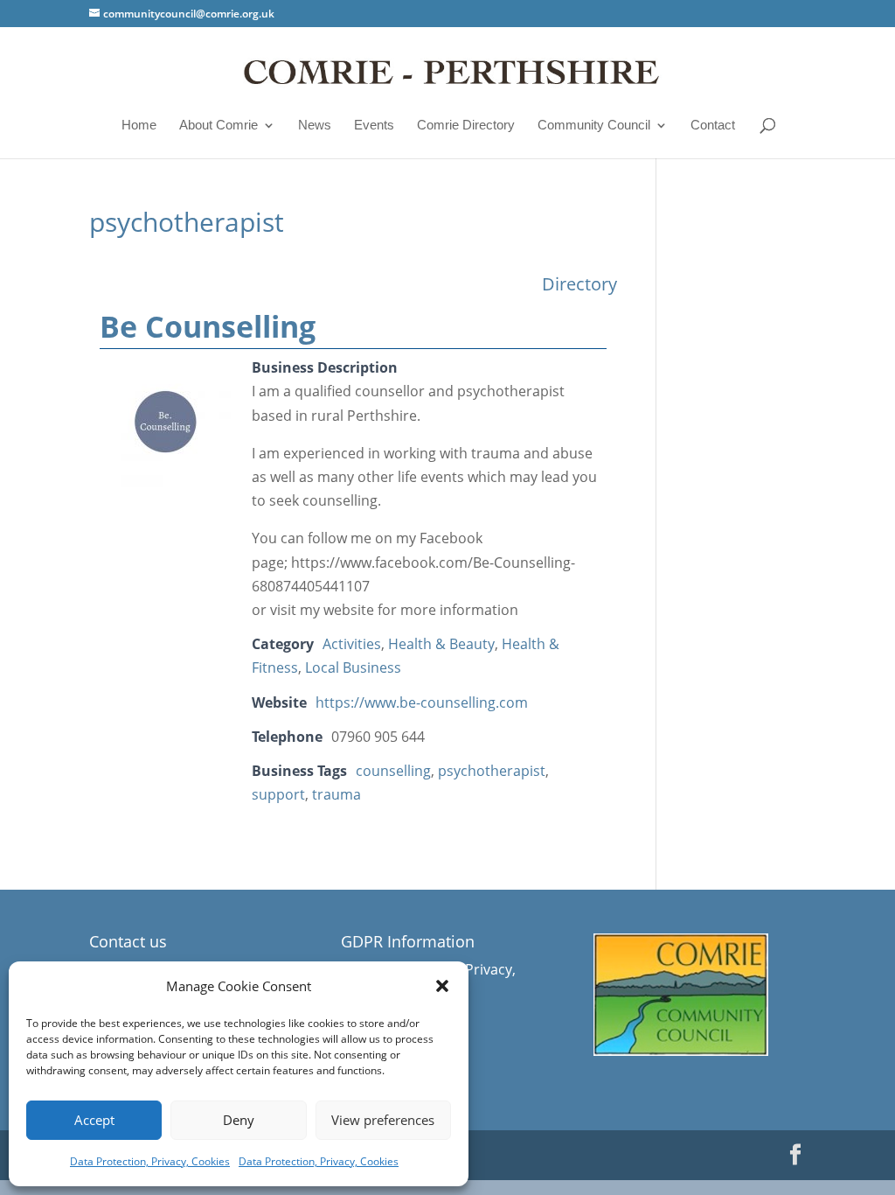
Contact (712, 125)
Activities (352, 643)
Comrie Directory (466, 125)
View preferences (382, 1120)
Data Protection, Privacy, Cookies (150, 1161)
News (314, 125)
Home (138, 125)
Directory (579, 284)
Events (374, 125)
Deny (238, 1120)
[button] (442, 986)
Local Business (353, 667)
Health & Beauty (441, 643)
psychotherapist (491, 770)
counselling (393, 770)
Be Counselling (208, 326)
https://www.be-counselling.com (422, 702)
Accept (94, 1120)
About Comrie (218, 125)
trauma (336, 794)
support (278, 794)
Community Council (594, 125)
